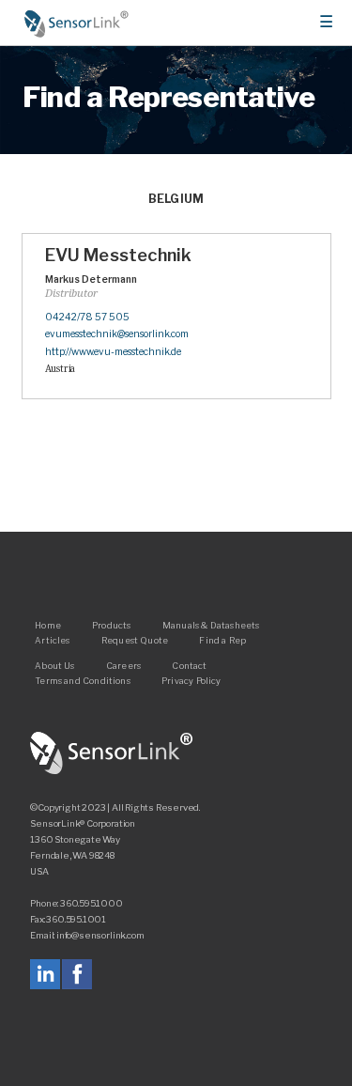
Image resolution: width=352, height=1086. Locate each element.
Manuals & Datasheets (211, 624)
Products (111, 624)
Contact (189, 664)
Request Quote (134, 639)
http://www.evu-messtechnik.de (113, 352)
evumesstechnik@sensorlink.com (117, 334)
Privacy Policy (191, 680)
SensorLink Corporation (111, 753)
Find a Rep (222, 639)
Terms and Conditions (82, 680)
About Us (54, 664)
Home (77, 23)
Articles (52, 639)
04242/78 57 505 (87, 317)
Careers (123, 664)
